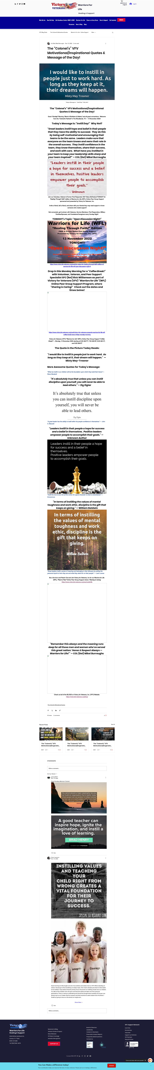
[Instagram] (85, 1056)
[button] (122, 1)
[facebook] (18, 4)
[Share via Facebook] (48, 710)
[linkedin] (15, 4)
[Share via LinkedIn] (56, 710)
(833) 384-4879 (16, 1043)
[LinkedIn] (79, 1056)
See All (113, 724)
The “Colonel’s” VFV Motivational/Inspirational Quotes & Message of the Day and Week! (76, 745)
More (93, 32)
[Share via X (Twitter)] (52, 710)
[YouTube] (90, 1056)
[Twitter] (88, 1056)
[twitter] (20, 4)
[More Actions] (106, 778)
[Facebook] (82, 1056)
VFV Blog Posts (43, 32)
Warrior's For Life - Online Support (79, 32)
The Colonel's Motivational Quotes (59, 32)
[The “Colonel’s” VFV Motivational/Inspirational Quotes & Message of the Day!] (51, 733)
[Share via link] (60, 710)
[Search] (114, 21)
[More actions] (106, 43)
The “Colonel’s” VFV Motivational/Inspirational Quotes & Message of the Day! (50, 745)
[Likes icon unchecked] (52, 853)
